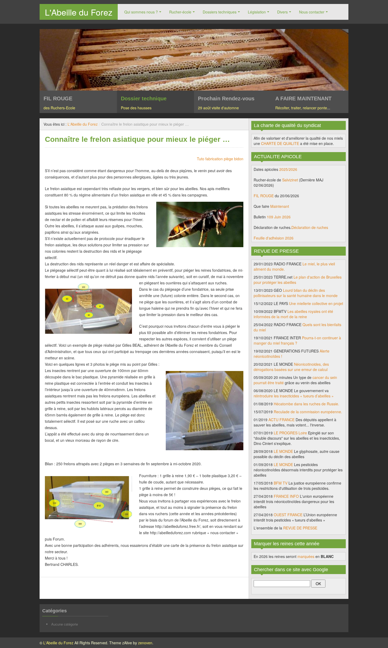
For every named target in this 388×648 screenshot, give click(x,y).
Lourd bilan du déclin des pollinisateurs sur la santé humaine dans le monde (296, 293)
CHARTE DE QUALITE (280, 143)
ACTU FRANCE (281, 419)
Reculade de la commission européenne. (308, 411)
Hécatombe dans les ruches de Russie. (306, 403)
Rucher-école (180, 12)
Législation (257, 12)
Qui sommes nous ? (141, 12)
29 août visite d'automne (218, 107)
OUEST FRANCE (288, 514)
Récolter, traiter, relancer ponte (301, 107)
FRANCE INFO (286, 496)
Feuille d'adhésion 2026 (274, 238)
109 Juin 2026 (279, 216)
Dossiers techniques (219, 12)
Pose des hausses (136, 107)
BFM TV (280, 483)
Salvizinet (290, 179)
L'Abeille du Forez (78, 12)
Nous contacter (311, 12)
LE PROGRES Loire (290, 432)
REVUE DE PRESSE (300, 527)
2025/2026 (288, 169)
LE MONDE (283, 451)
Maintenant (279, 206)
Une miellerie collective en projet (316, 303)
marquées (305, 556)
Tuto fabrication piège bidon (220, 158)
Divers (282, 12)
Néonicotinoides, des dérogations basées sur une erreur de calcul (291, 366)
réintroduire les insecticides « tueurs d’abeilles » (294, 395)
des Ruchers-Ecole (59, 107)
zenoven (145, 642)
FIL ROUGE (264, 195)
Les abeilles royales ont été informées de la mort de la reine (293, 314)
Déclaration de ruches (309, 227)
